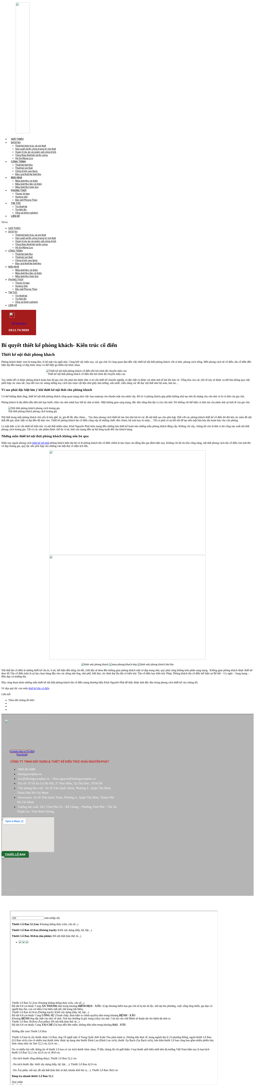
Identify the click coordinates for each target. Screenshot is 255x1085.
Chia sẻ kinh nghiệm (26, 212)
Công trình (18, 161)
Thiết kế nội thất (24, 168)
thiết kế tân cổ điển (39, 688)
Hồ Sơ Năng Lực (24, 158)
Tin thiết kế (21, 206)
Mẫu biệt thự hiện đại (27, 187)
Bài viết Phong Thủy (26, 200)
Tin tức (16, 203)
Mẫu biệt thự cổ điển (26, 180)
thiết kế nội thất (40, 442)
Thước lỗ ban (22, 193)
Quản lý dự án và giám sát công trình (35, 152)
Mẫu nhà (16, 177)
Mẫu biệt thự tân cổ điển (28, 184)
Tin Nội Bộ (21, 209)
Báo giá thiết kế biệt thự (28, 174)
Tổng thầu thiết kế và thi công (31, 155)
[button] (80, 222)
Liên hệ (15, 216)
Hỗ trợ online (19, 323)
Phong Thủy (19, 190)
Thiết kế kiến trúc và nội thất (30, 145)
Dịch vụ (15, 142)
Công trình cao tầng (26, 171)
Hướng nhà (21, 196)
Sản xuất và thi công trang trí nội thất (35, 149)
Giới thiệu (17, 139)
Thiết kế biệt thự (24, 165)
